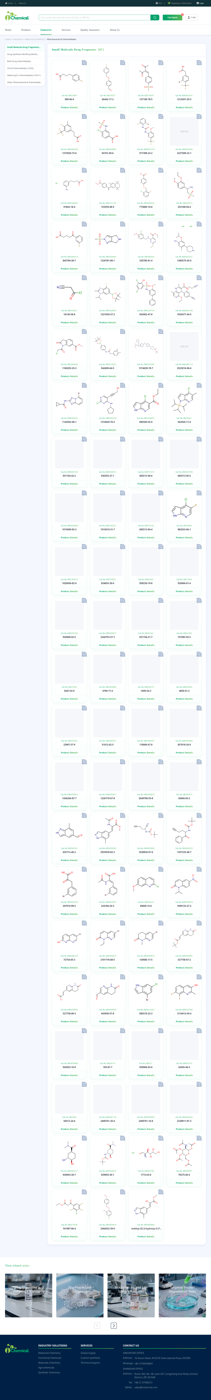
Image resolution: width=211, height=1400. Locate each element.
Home (10, 3)
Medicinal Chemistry (49, 1353)
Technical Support (90, 1362)
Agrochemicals (46, 1367)
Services (66, 29)
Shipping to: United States (181, 3)
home (7, 39)
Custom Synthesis (90, 1357)
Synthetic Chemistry (49, 1372)
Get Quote (173, 17)
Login (201, 3)
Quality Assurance (90, 29)
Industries (46, 29)
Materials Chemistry (49, 1362)
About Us (22, 3)
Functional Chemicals (49, 1357)
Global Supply (88, 1353)
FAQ (160, 3)
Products (25, 29)
